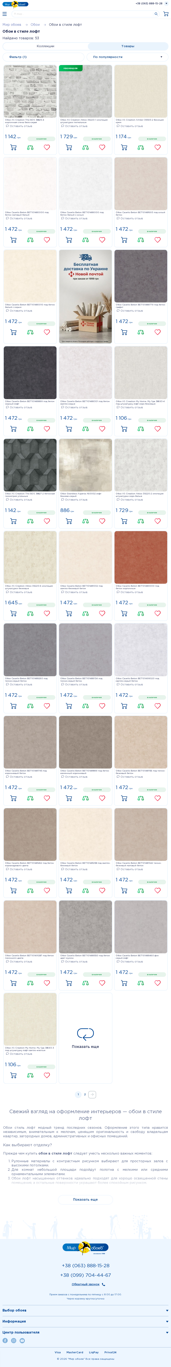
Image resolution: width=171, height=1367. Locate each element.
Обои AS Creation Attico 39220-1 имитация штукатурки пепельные (84, 121)
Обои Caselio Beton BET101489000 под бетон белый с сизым (82, 214)
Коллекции (45, 46)
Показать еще (85, 1047)
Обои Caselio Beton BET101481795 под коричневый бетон (26, 772)
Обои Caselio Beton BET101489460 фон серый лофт (137, 957)
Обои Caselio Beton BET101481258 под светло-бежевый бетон (85, 864)
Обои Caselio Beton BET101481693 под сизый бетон (140, 214)
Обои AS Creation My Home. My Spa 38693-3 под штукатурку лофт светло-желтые (29, 1049)
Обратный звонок (85, 1284)
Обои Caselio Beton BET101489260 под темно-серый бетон (26, 680)
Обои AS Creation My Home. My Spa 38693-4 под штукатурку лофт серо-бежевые (140, 403)
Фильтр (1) (18, 57)
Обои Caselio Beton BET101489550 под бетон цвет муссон (85, 957)
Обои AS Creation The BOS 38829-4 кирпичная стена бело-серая (24, 121)
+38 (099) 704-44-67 (85, 1275)
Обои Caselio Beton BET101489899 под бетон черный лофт (29, 403)
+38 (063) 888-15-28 (149, 3)
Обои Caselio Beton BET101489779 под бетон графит (140, 306)
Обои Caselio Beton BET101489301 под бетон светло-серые (85, 403)
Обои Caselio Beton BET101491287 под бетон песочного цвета (29, 957)
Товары (127, 46)
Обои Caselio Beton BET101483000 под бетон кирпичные (137, 587)
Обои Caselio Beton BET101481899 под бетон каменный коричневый (84, 772)
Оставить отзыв (21, 126)
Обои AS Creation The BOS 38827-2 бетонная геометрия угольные (30, 495)
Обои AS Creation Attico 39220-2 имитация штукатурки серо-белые (139, 495)
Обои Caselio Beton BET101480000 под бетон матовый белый (27, 214)
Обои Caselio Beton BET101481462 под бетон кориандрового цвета (29, 864)
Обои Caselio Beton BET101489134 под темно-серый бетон (81, 680)
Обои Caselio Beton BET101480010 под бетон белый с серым (30, 306)
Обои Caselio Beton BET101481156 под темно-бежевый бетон (140, 772)
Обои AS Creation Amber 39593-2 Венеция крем (140, 121)
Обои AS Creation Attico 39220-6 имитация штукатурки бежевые (29, 587)
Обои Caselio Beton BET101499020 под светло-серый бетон (137, 680)
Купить (13, 147)
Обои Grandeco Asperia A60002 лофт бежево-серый (80, 495)
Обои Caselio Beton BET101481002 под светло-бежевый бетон (81, 587)
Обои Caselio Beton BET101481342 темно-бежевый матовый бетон (138, 864)
